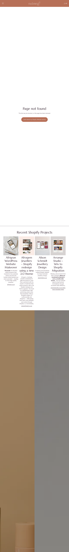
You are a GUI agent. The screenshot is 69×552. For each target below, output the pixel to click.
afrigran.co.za (11, 284)
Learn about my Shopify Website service (34, 119)
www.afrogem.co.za (26, 306)
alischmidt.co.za (42, 278)
